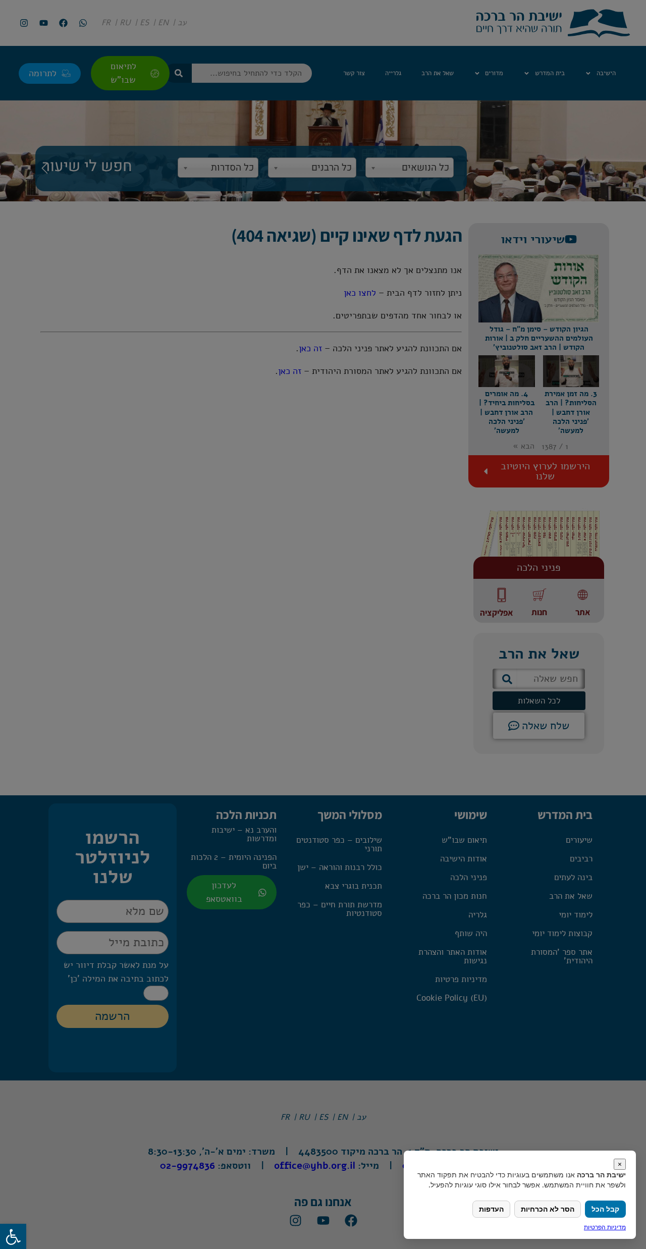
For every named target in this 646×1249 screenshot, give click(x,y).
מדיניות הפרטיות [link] (605, 1227)
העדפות (491, 1209)
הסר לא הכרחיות (547, 1209)
